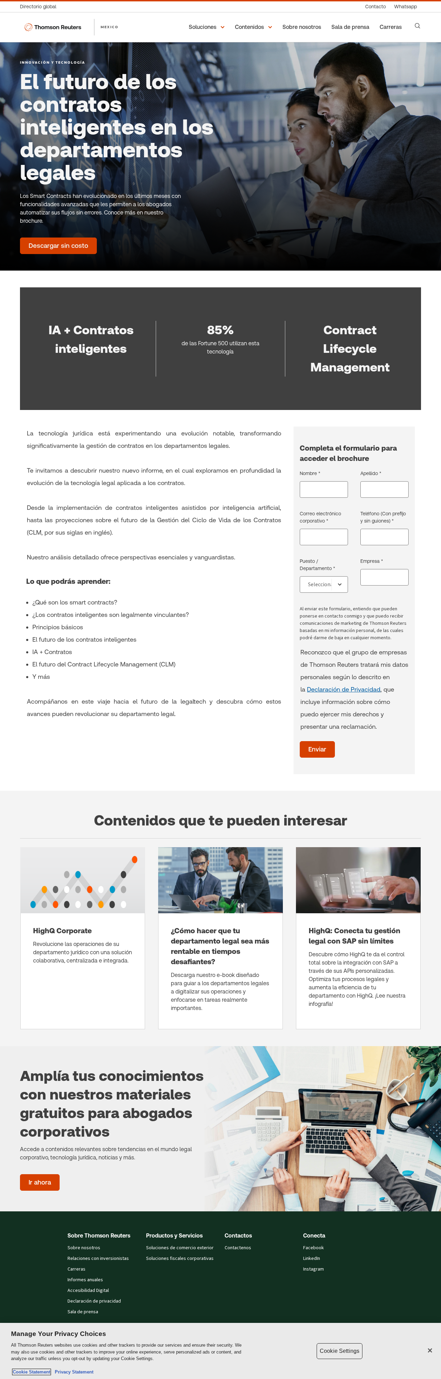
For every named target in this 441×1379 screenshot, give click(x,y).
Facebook (313, 1248)
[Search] (417, 25)
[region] (220, 1351)
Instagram (313, 1269)
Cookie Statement (31, 1372)
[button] (208, 27)
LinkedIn (311, 1258)
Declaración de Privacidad (343, 689)
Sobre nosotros (84, 1248)
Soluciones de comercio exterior (180, 1248)
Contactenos (238, 1248)
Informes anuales (85, 1280)
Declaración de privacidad (94, 1301)
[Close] (430, 1350)
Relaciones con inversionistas (98, 1258)
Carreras (76, 1269)
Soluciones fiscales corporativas (180, 1258)
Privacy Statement (72, 1372)
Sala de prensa (83, 1312)
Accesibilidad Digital (88, 1290)
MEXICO (110, 26)
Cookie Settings (339, 1351)
